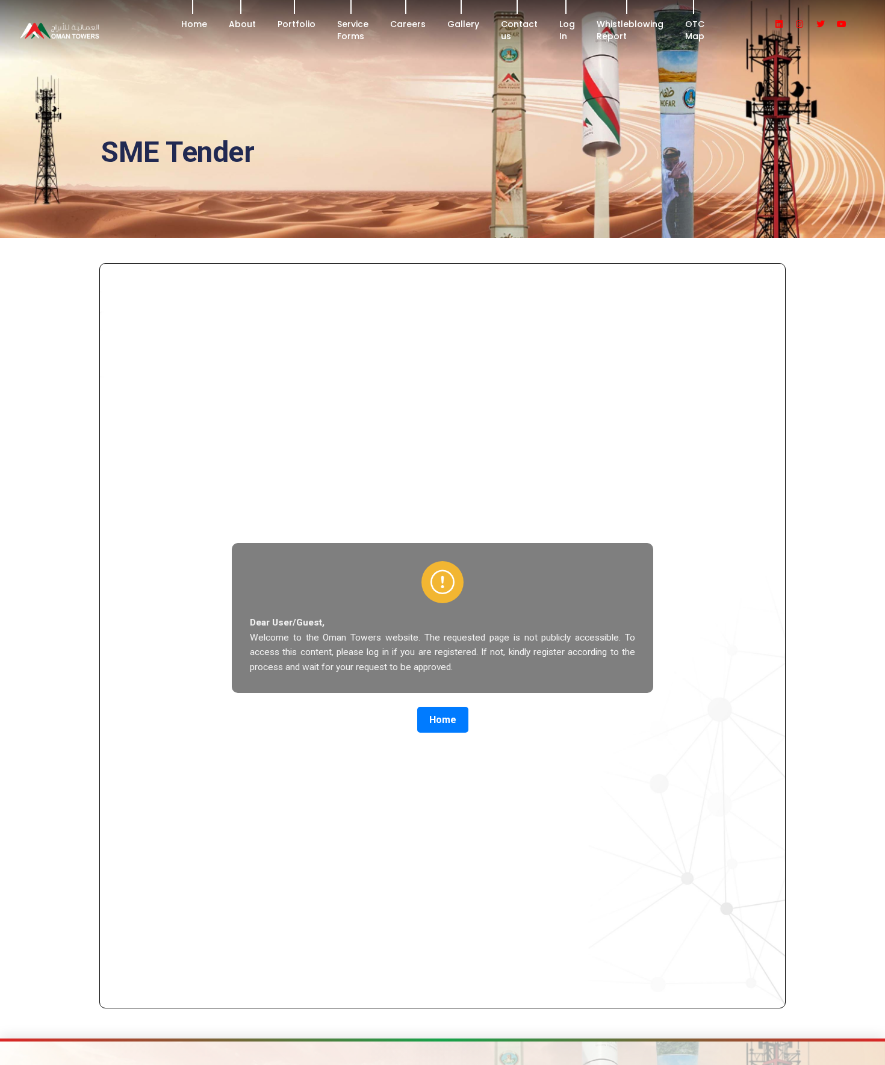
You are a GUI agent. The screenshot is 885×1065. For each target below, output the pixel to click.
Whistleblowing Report (630, 30)
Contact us (519, 30)
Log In (567, 30)
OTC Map (694, 30)
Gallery (463, 24)
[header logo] (94, 30)
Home (194, 24)
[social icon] (784, 24)
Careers (408, 24)
